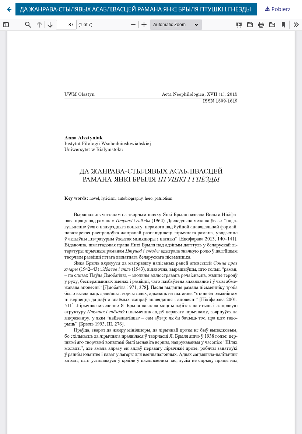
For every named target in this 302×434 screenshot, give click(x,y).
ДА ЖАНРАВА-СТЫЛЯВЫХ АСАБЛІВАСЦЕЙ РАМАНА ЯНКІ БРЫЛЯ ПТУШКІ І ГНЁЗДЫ (135, 9)
